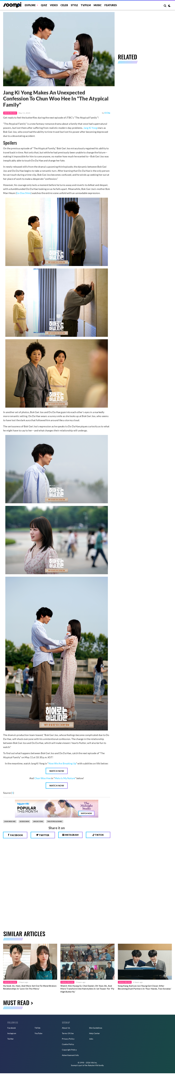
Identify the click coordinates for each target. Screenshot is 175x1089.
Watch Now (56, 771)
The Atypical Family (54, 821)
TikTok (37, 1028)
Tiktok (99, 835)
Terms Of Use (68, 1033)
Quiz (44, 5)
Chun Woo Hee (42, 778)
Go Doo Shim (23, 193)
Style (74, 5)
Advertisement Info (70, 1055)
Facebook (16, 835)
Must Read (16, 1002)
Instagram (71, 835)
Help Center (94, 1033)
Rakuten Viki (93, 1065)
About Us (66, 1028)
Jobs (91, 1039)
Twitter (44, 835)
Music (98, 5)
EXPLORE (30, 5)
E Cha (107, 112)
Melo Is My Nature (65, 778)
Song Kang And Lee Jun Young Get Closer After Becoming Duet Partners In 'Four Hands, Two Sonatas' (144, 987)
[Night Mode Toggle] (169, 6)
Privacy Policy (68, 1039)
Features (110, 5)
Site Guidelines (95, 1028)
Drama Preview (10, 113)
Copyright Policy (69, 1050)
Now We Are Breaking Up (62, 763)
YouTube (38, 1033)
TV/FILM (86, 5)
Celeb (64, 5)
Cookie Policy (68, 1044)
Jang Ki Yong (90, 127)
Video (54, 5)
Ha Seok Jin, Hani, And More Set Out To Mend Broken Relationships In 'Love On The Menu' (29, 987)
